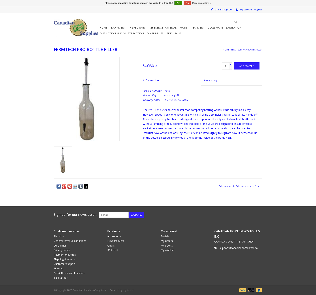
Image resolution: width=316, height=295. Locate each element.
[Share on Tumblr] (80, 186)
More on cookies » (201, 3)
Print (257, 186)
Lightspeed (128, 290)
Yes (178, 3)
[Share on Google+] (64, 186)
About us (59, 236)
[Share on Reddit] (75, 186)
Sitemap (58, 268)
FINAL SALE (174, 33)
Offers (111, 245)
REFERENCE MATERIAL (162, 27)
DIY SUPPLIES (155, 33)
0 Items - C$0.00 (223, 9)
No (187, 3)
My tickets (167, 245)
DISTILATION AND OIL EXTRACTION (122, 33)
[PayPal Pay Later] (258, 290)
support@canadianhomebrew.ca (238, 248)
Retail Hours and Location (69, 273)
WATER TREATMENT (192, 27)
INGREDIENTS (137, 27)
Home (103, 27)
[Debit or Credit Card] (250, 290)
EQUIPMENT (118, 27)
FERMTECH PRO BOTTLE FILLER (246, 49)
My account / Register (251, 9)
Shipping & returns (65, 259)
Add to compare (244, 186)
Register (165, 236)
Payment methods (65, 254)
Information (151, 80)
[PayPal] (242, 290)
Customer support (64, 264)
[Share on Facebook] (59, 186)
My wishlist (167, 250)
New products (115, 241)
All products (114, 236)
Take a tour (60, 277)
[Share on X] (86, 186)
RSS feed (112, 250)
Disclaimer (60, 245)
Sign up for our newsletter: (75, 215)
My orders (167, 241)
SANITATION (233, 27)
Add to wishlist (226, 186)
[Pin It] (69, 186)
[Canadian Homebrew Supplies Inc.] (76, 28)
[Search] (235, 22)
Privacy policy (62, 250)
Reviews (210, 80)
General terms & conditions (70, 241)
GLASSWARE (215, 27)
